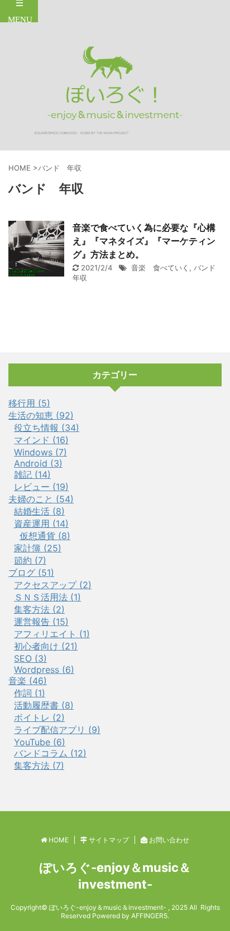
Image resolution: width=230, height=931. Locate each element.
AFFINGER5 (149, 915)
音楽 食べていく (160, 267)
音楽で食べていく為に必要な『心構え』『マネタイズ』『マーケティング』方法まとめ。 (144, 241)
